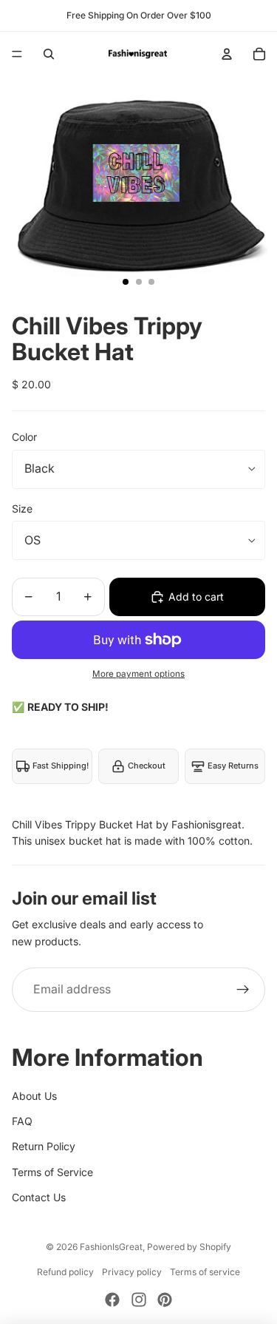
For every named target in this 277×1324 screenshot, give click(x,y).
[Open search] (49, 54)
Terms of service (205, 1271)
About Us (34, 1096)
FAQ (22, 1121)
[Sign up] (243, 989)
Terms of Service (52, 1172)
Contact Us (39, 1197)
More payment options (138, 674)
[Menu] (17, 54)
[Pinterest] (165, 1299)
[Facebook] (112, 1299)
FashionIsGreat (111, 1246)
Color (24, 436)
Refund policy (65, 1271)
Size (22, 508)
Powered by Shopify (189, 1246)
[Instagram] (139, 1299)
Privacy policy (132, 1271)
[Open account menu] (227, 54)
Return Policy (43, 1146)
